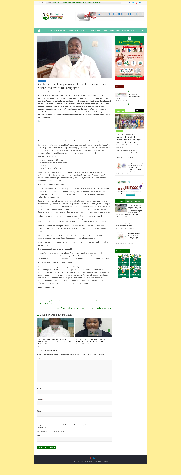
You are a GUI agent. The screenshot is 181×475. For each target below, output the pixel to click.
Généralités (70, 30)
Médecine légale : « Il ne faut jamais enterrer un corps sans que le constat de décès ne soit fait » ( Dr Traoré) (74, 302)
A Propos (45, 30)
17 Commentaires (131, 219)
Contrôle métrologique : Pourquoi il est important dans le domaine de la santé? (102, 340)
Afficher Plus (139, 111)
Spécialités (52, 30)
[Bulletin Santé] (39, 30)
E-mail (40, 400)
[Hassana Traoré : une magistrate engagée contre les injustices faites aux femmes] (65, 319)
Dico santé (78, 30)
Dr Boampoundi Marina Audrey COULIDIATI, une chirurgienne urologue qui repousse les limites (129, 99)
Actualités (61, 30)
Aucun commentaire (66, 91)
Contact (112, 30)
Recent (130, 201)
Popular (120, 201)
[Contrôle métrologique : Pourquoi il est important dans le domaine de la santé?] (103, 319)
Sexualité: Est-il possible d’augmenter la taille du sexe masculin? (129, 225)
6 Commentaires (131, 243)
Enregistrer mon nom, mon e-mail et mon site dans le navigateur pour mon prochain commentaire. (70, 426)
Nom (39, 388)
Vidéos (106, 30)
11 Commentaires (130, 228)
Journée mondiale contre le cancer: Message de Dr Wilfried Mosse (84, 308)
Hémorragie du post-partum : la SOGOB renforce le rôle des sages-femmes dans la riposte (81, 3)
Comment (140, 201)
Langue (129, 30)
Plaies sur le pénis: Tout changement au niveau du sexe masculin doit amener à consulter (135, 237)
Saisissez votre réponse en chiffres (50, 431)
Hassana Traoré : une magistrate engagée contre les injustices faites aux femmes (64, 340)
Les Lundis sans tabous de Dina (93, 30)
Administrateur (54, 91)
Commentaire (43, 358)
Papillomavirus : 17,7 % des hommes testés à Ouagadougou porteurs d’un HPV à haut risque (135, 167)
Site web (40, 411)
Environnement (121, 30)
